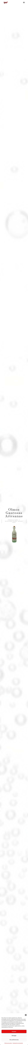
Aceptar (14, 1031)
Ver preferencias (14, 1039)
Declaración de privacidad (18, 1043)
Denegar (14, 1035)
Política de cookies (8, 1043)
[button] (26, 1015)
